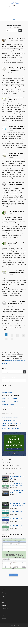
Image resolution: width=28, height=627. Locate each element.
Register (4, 605)
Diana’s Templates (7, 392)
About (3, 589)
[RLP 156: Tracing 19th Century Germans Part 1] (4, 243)
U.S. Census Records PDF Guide (10, 417)
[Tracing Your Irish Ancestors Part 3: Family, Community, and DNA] (4, 128)
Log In (3, 615)
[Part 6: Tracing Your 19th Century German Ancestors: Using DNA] (4, 272)
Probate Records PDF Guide (9, 420)
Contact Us (5, 608)
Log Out (4, 618)
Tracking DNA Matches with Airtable (15, 407)
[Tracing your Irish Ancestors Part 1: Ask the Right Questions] (4, 184)
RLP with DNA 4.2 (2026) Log (9, 398)
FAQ (3, 596)
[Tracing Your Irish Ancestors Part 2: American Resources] (4, 155)
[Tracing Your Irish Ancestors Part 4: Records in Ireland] (4, 99)
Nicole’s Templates (7, 389)
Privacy (4, 593)
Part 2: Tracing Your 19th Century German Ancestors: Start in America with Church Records (16, 303)
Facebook (4, 364)
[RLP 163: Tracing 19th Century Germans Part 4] (4, 213)
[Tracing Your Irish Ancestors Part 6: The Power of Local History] (4, 40)
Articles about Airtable (8, 404)
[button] (20, 30)
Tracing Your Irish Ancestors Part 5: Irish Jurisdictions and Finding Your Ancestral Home (16, 69)
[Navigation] (14, 19)
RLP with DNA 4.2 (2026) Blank (10, 401)
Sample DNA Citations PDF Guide (11, 428)
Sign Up (4, 602)
